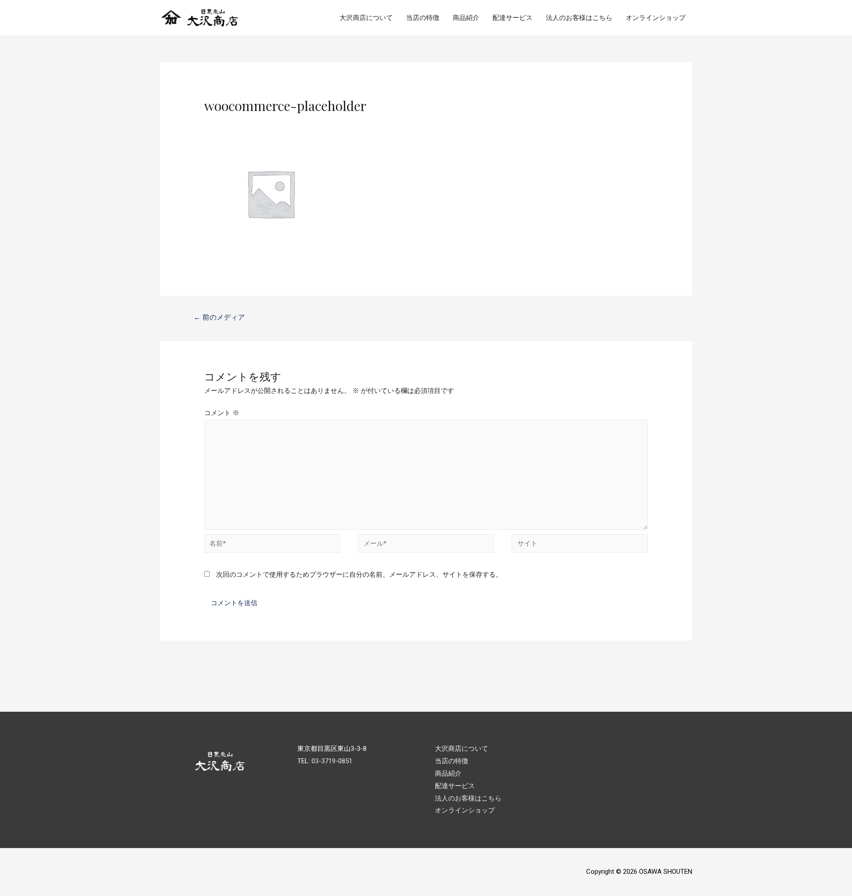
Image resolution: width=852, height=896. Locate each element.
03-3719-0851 (332, 761)
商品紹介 (466, 18)
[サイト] (580, 545)
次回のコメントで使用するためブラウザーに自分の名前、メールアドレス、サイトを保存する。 (359, 575)
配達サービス (512, 18)
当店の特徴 (422, 18)
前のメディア (219, 317)
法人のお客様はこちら (579, 18)
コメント (221, 413)
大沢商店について (366, 18)
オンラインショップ (656, 18)
